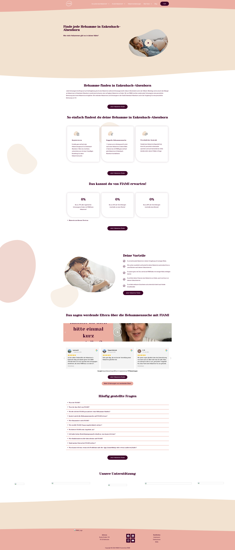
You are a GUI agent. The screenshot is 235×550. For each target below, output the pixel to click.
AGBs (156, 542)
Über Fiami (147, 4)
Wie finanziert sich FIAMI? (79, 420)
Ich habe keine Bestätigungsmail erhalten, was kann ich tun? (92, 434)
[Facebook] (128, 536)
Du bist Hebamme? (117, 4)
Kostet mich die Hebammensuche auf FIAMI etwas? (88, 416)
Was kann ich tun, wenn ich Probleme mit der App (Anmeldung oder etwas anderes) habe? (103, 447)
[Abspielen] (117, 332)
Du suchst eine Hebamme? (99, 4)
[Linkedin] (133, 536)
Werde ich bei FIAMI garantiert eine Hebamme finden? (89, 411)
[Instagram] (128, 540)
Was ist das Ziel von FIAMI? (79, 407)
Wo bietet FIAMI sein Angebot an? (81, 429)
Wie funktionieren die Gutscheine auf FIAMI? (86, 438)
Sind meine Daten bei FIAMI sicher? (82, 443)
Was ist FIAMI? (74, 402)
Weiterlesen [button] (71, 366)
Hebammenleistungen (134, 4)
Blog (156, 4)
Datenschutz (156, 539)
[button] (117, 220)
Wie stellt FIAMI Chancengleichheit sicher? (85, 425)
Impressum (156, 537)
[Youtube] (133, 540)
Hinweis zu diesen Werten (78, 220)
